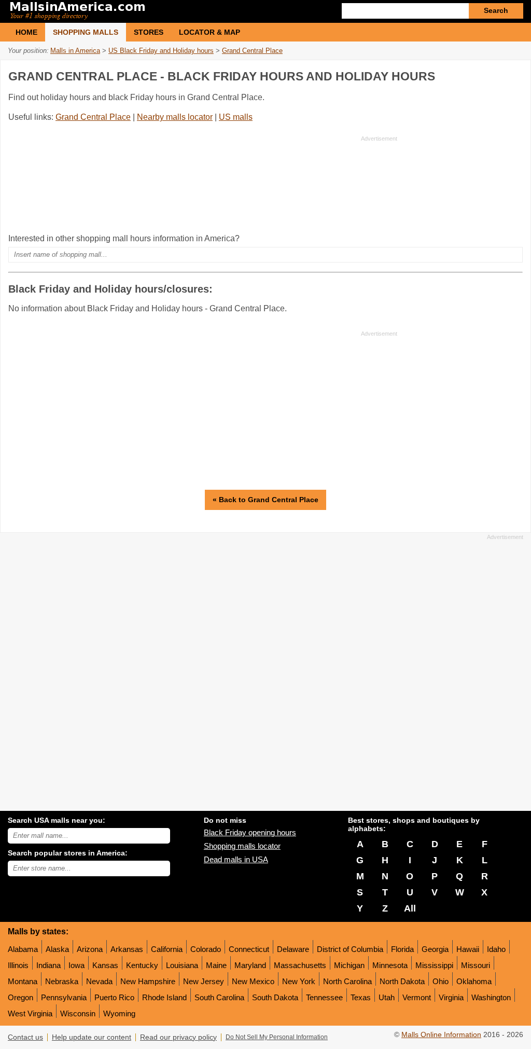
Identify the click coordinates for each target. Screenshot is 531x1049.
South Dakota (275, 997)
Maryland (250, 965)
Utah (387, 997)
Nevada (99, 981)
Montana (22, 981)
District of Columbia (350, 949)
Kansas (105, 965)
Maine (216, 965)
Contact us (25, 1037)
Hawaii (467, 949)
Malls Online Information (441, 1035)
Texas (361, 997)
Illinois (18, 965)
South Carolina (219, 997)
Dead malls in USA (236, 859)
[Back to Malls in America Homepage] (137, 11)
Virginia (451, 997)
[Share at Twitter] (492, 74)
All (410, 908)
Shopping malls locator (242, 845)
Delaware (293, 949)
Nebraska (61, 981)
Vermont (416, 997)
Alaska (57, 949)
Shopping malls (85, 32)
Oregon (20, 997)
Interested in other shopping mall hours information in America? (124, 238)
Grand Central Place (93, 117)
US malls (236, 117)
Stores (148, 32)
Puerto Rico (114, 997)
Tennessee (324, 997)
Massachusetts (300, 965)
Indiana (48, 965)
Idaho (496, 949)
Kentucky (142, 965)
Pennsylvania (64, 997)
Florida (402, 949)
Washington (491, 997)
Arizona (90, 949)
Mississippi (434, 965)
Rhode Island (164, 997)
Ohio (440, 981)
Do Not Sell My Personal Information (277, 1037)
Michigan (349, 965)
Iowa (76, 965)
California (167, 949)
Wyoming (119, 1013)
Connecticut (249, 949)
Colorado (205, 949)
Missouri (475, 965)
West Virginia (30, 1013)
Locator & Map (209, 32)
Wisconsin (77, 1013)
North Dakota (402, 981)
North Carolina (347, 981)
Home (26, 32)
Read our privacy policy (178, 1037)
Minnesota (390, 965)
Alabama (23, 949)
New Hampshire (147, 981)
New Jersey (203, 981)
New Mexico (253, 981)
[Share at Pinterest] (513, 74)
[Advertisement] (202, 184)
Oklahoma (474, 981)
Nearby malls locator (175, 117)
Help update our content (91, 1037)
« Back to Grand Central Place (265, 499)
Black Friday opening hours (250, 832)
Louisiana (182, 965)
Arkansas (126, 949)
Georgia (435, 949)
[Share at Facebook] (471, 74)
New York (298, 981)
